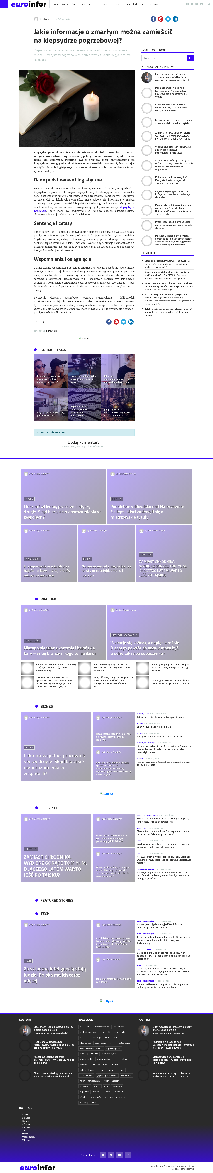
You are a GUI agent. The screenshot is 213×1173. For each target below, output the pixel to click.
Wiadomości (68, 4)
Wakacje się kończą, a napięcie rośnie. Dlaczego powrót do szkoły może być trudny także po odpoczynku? (174, 165)
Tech (135, 4)
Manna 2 (112, 1070)
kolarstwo (84, 1064)
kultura (114, 1064)
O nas (191, 1165)
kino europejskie (104, 1059)
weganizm (84, 1091)
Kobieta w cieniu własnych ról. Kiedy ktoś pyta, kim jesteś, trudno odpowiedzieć (172, 180)
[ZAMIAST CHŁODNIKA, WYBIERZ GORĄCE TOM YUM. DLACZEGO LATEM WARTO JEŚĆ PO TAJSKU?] (146, 136)
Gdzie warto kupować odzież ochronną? (169, 288)
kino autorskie (86, 1059)
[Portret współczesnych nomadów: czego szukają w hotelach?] (118, 371)
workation (118, 1091)
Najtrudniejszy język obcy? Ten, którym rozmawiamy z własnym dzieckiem (173, 194)
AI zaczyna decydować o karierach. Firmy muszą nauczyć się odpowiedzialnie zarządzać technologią (163, 940)
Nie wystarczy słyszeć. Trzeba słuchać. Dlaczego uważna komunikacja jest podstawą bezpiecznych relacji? (164, 859)
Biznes (81, 4)
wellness (97, 1091)
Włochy (83, 1097)
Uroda (144, 4)
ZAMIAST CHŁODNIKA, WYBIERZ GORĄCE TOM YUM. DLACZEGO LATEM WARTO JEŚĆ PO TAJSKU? (173, 135)
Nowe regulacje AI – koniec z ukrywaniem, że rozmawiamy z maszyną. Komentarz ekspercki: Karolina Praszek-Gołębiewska (163, 971)
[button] (38, 387)
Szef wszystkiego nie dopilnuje (154, 727)
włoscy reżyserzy (98, 1097)
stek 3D (97, 1086)
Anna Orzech (118, 1026)
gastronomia (100, 1043)
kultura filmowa (87, 1070)
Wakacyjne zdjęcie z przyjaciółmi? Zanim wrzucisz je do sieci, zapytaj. (170, 681)
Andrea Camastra (101, 1026)
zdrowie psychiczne (88, 1102)
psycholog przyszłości (107, 1075)
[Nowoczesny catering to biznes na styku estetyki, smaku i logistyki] (146, 122)
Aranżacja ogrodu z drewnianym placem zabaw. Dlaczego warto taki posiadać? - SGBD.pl (166, 297)
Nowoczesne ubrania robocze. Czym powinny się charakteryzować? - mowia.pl (168, 285)
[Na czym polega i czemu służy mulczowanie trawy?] (51, 371)
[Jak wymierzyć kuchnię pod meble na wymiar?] (118, 404)
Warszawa (117, 1086)
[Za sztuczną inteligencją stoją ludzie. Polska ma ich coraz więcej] (56, 954)
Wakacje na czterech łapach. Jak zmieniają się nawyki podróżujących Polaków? (173, 149)
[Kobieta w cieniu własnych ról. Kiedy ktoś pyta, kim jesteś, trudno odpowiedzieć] (146, 181)
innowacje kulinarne (89, 1053)
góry (112, 1043)
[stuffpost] (106, 793)
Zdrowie (154, 4)
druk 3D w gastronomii (100, 1037)
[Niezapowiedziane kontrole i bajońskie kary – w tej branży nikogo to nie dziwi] (146, 108)
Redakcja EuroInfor (41, 473)
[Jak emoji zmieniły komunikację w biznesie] (114, 971)
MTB (122, 1070)
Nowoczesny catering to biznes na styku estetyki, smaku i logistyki (174, 121)
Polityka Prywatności (165, 1165)
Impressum (181, 1165)
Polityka (103, 4)
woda (107, 1091)
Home (56, 4)
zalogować (76, 446)
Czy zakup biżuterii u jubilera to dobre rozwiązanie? (166, 277)
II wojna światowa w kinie (91, 1048)
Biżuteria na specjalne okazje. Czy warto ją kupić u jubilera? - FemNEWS (167, 273)
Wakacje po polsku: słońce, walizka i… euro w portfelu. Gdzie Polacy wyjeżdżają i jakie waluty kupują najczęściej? (163, 875)
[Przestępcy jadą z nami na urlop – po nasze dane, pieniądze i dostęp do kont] (146, 225)
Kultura (126, 4)
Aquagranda (119, 1032)
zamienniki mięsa (118, 1097)
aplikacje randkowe (88, 1032)
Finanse (92, 4)
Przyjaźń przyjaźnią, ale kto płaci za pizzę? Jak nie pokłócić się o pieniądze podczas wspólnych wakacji (113, 682)
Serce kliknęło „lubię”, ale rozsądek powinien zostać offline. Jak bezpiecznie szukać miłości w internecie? (163, 955)
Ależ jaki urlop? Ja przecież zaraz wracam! (159, 736)
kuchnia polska (100, 1064)
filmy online (85, 1043)
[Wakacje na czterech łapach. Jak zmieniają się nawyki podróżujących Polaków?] (146, 150)
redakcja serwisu (49, 18)
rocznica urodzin (111, 1081)
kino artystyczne (109, 1053)
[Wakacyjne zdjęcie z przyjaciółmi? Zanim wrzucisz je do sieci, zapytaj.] (142, 682)
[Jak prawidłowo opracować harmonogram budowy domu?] (84, 371)
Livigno (101, 1070)
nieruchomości (86, 1075)
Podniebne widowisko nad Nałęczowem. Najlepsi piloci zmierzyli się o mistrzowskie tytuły (171, 92)
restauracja (126, 1075)
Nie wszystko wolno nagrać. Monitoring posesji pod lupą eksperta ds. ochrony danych (163, 985)
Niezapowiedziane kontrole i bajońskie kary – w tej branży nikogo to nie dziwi (171, 107)
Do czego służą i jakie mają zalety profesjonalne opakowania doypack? (168, 264)
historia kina (124, 1043)
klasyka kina (121, 1059)
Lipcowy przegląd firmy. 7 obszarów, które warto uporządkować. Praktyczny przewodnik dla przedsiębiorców (164, 749)
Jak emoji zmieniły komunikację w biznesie (160, 717)
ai (80, 1026)
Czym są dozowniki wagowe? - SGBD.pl (165, 260)
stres (106, 1086)
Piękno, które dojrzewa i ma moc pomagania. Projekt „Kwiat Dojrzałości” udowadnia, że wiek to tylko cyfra (173, 209)
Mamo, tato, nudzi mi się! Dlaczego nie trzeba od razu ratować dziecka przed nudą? (164, 832)
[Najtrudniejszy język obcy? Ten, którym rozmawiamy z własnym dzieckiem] (146, 195)
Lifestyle (115, 4)
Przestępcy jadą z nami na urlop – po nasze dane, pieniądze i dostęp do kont (174, 225)
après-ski (106, 1032)
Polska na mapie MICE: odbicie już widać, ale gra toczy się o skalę (163, 763)
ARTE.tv (82, 1037)
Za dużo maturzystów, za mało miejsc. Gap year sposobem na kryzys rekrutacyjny (163, 845)
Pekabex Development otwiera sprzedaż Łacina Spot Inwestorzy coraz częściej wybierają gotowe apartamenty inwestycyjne (173, 240)
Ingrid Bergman (113, 1048)
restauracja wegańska (90, 1081)
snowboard (85, 1086)
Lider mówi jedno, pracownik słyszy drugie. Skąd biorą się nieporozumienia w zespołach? (172, 77)
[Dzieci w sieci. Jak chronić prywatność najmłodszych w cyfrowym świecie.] (51, 404)
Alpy (87, 1026)
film (115, 1037)
